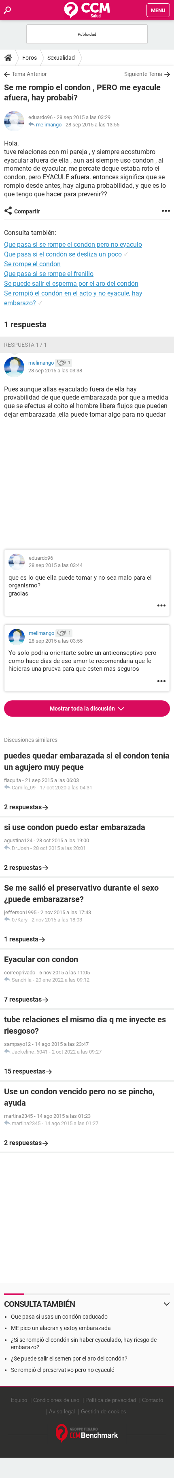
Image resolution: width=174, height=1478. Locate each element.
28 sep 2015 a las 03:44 (56, 565)
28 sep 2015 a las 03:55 (56, 641)
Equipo (19, 1400)
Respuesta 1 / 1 (25, 344)
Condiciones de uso (56, 1400)
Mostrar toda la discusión (83, 708)
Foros (29, 57)
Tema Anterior (29, 74)
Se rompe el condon (32, 264)
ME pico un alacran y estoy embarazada (61, 1328)
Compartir (27, 211)
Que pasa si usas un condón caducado (59, 1316)
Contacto (152, 1400)
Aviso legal (62, 1411)
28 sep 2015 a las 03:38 (55, 370)
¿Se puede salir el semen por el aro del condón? (69, 1358)
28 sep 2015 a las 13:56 (92, 125)
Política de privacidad (110, 1400)
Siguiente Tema (143, 74)
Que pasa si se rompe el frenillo (48, 274)
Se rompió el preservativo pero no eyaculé (62, 1370)
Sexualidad (61, 57)
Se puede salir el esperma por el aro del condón (71, 283)
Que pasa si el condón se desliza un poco (63, 254)
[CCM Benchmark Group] (87, 1434)
